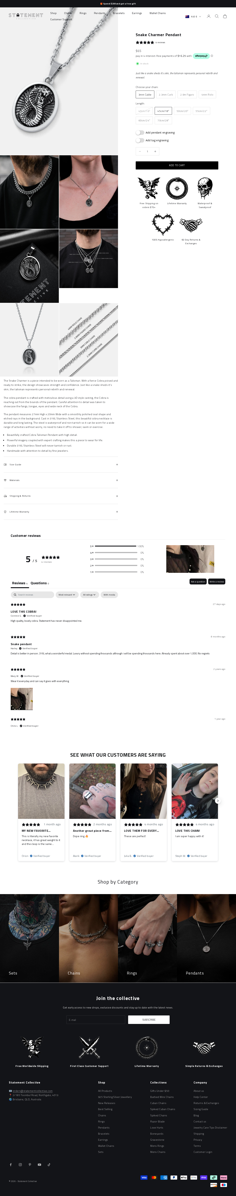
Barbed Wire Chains (162, 1097)
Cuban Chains (158, 1103)
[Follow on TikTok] (49, 1164)
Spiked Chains (158, 1115)
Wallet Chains (158, 13)
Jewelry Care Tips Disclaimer (210, 1127)
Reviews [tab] (20, 583)
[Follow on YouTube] (39, 1164)
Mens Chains (158, 1152)
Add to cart (177, 165)
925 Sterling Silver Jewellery (115, 1097)
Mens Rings (157, 1146)
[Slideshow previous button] (18, 801)
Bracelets (119, 13)
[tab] (40, 583)
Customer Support (61, 19)
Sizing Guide (201, 1109)
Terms (197, 1146)
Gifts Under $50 (159, 1091)
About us (199, 1091)
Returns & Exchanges (206, 1103)
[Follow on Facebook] (11, 1164)
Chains (68, 13)
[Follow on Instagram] (20, 1164)
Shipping (199, 1134)
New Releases (106, 1103)
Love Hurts (156, 1127)
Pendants (100, 13)
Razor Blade (157, 1121)
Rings (83, 13)
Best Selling (105, 1109)
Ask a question (198, 581)
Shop (53, 13)
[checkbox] (109, 594)
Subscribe (149, 1020)
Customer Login (203, 1152)
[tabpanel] (118, 662)
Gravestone (157, 1140)
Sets (101, 1152)
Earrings (137, 13)
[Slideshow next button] (218, 801)
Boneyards (156, 1134)
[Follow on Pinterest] (30, 1164)
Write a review (217, 581)
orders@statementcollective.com (33, 1091)
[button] (117, 546)
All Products (105, 1091)
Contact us (200, 1121)
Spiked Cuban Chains (162, 1109)
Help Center (201, 1097)
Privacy (198, 1140)
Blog (196, 1115)
